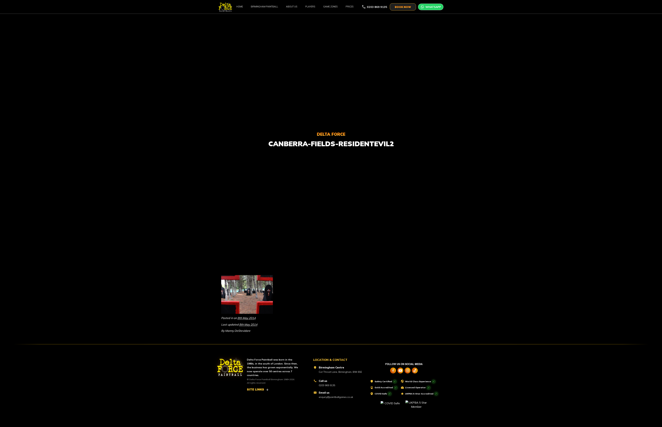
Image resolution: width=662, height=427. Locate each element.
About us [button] (291, 6)
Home (239, 6)
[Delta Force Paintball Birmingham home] (228, 365)
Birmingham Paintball (264, 6)
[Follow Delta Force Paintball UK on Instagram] (407, 370)
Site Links (255, 389)
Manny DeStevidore (237, 330)
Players (310, 6)
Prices (350, 6)
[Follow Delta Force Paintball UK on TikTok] (415, 370)
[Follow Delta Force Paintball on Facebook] (393, 370)
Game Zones (330, 6)
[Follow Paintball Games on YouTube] (400, 370)
